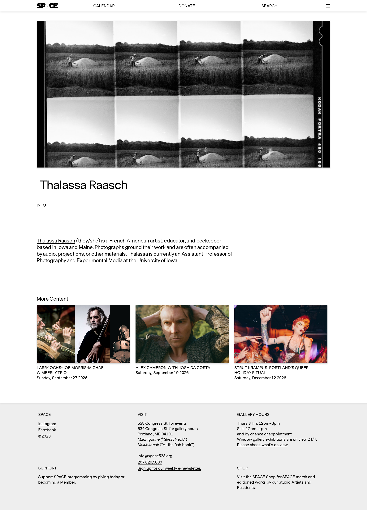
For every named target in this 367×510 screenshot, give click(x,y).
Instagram (47, 424)
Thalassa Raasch (56, 240)
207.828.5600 (150, 462)
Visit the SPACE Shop (256, 477)
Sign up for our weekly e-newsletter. (169, 468)
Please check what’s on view (262, 445)
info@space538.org (155, 456)
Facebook (47, 430)
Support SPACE (52, 477)
